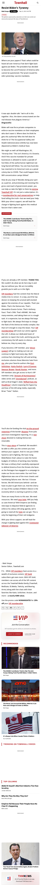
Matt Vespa (5, 11)
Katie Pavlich (16, 366)
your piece (11, 445)
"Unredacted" (21, 379)
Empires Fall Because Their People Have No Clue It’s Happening (19, 804)
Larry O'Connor (29, 366)
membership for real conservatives (18, 195)
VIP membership (16, 603)
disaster (24, 431)
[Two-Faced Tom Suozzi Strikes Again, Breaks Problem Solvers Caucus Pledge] (20, 854)
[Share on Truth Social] (7, 607)
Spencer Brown (8, 369)
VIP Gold (28, 574)
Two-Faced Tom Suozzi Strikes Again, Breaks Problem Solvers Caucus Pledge (20, 868)
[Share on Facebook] (10, 607)
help (21, 512)
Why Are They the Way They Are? (15, 796)
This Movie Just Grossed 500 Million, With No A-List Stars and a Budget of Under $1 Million (19, 704)
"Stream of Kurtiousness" (25, 375)
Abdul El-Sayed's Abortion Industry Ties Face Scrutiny (20, 787)
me (3, 363)
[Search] (37, 3)
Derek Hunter (21, 369)
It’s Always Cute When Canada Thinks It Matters (18, 736)
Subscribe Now (30, 634)
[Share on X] (3, 607)
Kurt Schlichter (7, 739)
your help (22, 499)
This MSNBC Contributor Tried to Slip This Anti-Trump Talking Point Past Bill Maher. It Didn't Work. (20, 672)
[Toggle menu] (3, 3)
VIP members (7, 294)
